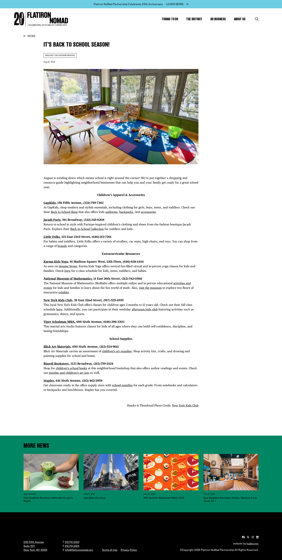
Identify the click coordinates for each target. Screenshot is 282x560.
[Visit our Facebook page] (243, 537)
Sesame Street (68, 266)
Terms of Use (110, 550)
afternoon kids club (145, 309)
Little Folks (52, 236)
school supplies (122, 385)
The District (194, 19)
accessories (148, 212)
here (67, 270)
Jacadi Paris (52, 219)
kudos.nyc (252, 543)
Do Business (218, 19)
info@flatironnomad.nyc (79, 550)
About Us (240, 19)
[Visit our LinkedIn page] (257, 537)
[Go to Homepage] (40, 19)
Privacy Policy (129, 550)
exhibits (63, 292)
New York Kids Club (58, 300)
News (31, 36)
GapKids (50, 202)
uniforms (111, 212)
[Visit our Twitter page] (248, 537)
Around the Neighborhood (60, 55)
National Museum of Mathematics (68, 278)
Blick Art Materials (57, 346)
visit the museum (150, 287)
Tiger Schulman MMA (59, 321)
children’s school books (71, 368)
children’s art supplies (117, 351)
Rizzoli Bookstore (56, 363)
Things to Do (170, 19)
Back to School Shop (64, 212)
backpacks (126, 212)
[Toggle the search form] (256, 19)
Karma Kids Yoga (56, 261)
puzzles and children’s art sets (69, 372)
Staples (49, 380)
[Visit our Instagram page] (253, 537)
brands (62, 246)
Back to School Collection (87, 229)
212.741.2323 (72, 542)
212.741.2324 (72, 546)
